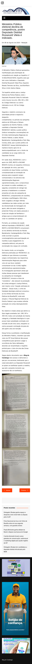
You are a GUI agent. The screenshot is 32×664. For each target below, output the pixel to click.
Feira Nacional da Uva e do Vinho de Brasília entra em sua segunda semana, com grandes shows (15, 523)
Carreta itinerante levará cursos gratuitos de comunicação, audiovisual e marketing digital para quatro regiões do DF (16, 539)
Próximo (23, 490)
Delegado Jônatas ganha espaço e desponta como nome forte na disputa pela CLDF (15, 515)
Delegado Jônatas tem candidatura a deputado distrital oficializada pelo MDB (15, 549)
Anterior (8, 490)
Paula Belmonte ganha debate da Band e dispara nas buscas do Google (16, 531)
